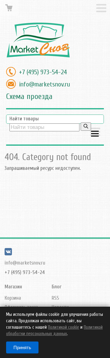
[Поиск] (86, 126)
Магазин (13, 287)
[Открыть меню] (95, 132)
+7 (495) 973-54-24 (43, 72)
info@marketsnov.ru (44, 84)
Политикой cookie (63, 327)
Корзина (13, 298)
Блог (56, 287)
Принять (22, 347)
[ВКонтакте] (8, 253)
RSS (55, 298)
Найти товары (24, 119)
